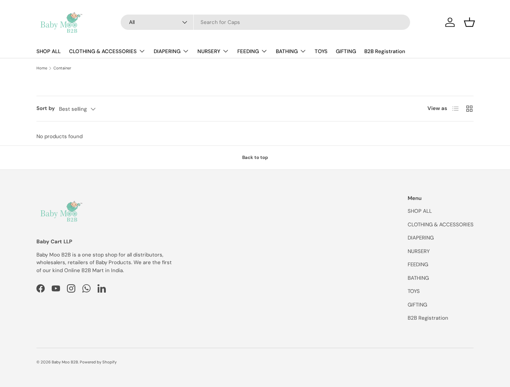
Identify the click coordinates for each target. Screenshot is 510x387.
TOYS (321, 51)
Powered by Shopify (98, 362)
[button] (469, 22)
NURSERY (208, 51)
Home (41, 68)
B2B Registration (384, 51)
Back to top (255, 157)
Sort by (45, 108)
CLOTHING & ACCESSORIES (103, 51)
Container (62, 68)
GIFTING (346, 51)
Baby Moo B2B (65, 362)
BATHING (287, 51)
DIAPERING (167, 51)
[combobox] (265, 22)
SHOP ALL (48, 51)
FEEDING (248, 51)
